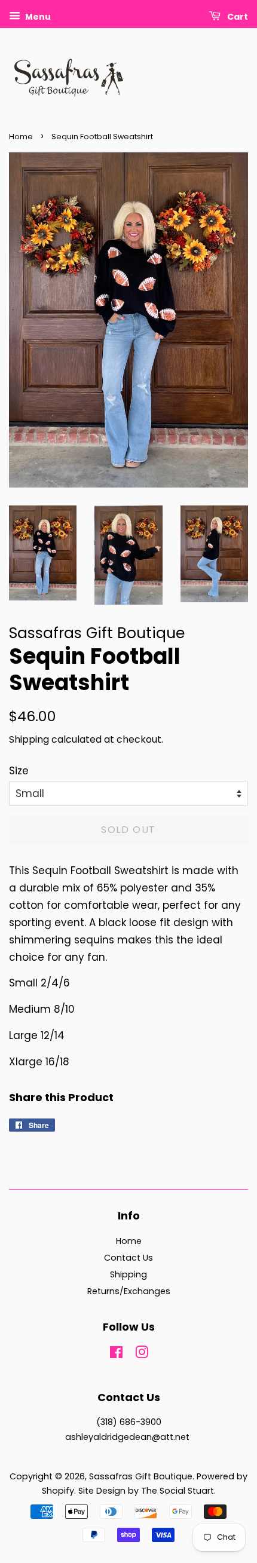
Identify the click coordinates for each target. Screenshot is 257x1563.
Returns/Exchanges (128, 1291)
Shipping (29, 739)
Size (19, 771)
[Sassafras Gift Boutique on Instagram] (141, 1354)
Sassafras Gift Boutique (140, 1476)
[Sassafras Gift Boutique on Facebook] (116, 1354)
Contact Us (128, 1258)
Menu (37, 17)
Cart (236, 17)
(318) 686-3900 (128, 1422)
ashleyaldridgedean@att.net (127, 1437)
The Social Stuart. (178, 1491)
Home (21, 136)
